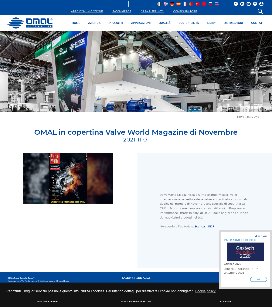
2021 (257, 117)
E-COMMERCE (121, 11)
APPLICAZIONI (141, 22)
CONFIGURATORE (185, 11)
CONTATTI (258, 22)
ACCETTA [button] (225, 301)
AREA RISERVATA (152, 11)
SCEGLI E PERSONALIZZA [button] (136, 301)
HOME (76, 22)
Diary (250, 117)
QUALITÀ (164, 22)
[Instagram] (255, 4)
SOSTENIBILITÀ (189, 22)
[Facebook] (236, 4)
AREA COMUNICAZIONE (87, 11)
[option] (136, 71)
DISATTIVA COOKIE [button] (47, 301)
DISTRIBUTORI (233, 22)
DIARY (211, 22)
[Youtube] (248, 4)
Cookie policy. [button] (205, 291)
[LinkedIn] (242, 4)
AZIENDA (94, 22)
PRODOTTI (116, 22)
